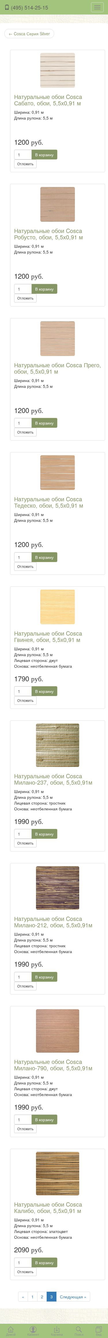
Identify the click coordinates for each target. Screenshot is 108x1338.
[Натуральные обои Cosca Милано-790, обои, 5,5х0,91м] (58, 1031)
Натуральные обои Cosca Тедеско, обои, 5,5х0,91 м (48, 502)
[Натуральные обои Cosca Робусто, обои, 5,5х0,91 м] (58, 204)
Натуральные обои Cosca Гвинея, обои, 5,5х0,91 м (48, 636)
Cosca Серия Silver (29, 33)
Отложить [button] (25, 163)
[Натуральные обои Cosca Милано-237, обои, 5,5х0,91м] (58, 745)
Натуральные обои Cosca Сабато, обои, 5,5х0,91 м (48, 99)
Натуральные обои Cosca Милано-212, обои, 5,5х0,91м (53, 921)
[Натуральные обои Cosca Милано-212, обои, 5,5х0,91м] (58, 888)
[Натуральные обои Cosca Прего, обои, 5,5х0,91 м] (58, 338)
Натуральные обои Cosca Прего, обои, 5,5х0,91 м (57, 368)
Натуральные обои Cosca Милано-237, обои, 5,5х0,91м (53, 779)
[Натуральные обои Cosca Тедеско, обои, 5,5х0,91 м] (58, 472)
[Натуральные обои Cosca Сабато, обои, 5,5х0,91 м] (58, 70)
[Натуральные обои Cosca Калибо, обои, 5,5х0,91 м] (58, 1173)
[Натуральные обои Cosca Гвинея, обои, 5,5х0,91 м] (58, 607)
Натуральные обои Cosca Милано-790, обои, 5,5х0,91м (53, 1064)
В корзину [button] (44, 154)
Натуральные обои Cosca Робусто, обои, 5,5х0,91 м (48, 233)
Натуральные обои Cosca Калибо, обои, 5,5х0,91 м (48, 1207)
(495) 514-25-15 (29, 7)
